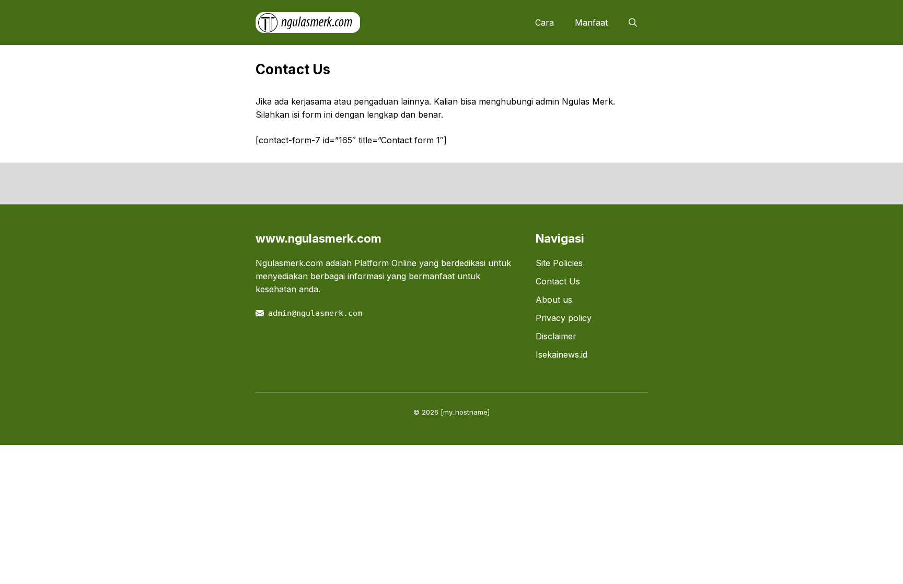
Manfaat (591, 22)
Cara (544, 22)
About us (554, 299)
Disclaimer (556, 336)
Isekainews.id (561, 354)
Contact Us (558, 281)
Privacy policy (564, 318)
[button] (632, 22)
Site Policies (559, 263)
